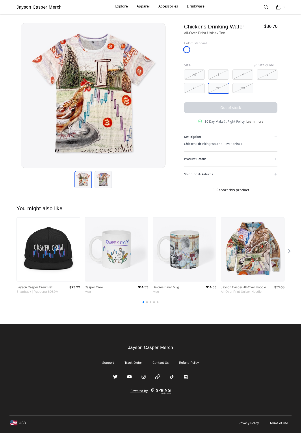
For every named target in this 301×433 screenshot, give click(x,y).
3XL (242, 88)
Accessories (168, 6)
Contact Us (160, 362)
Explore (121, 6)
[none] (263, 65)
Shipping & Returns (198, 174)
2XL (218, 88)
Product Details (195, 159)
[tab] (83, 179)
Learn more (254, 121)
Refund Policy (189, 362)
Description (192, 137)
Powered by (139, 391)
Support (108, 362)
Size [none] (187, 65)
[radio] (194, 74)
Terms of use (278, 423)
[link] (48, 249)
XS (194, 74)
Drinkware (195, 6)
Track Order (133, 362)
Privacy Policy (249, 423)
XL (194, 88)
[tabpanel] (93, 95)
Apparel (143, 6)
